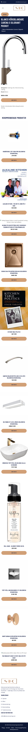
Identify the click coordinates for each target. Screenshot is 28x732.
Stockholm (4, 2)
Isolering (10, 88)
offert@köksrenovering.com (21, 2)
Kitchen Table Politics (14, 332)
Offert (5, 14)
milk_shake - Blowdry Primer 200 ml (14, 546)
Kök (14, 88)
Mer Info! (14, 100)
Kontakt (8, 727)
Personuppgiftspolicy (20, 727)
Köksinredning (6, 707)
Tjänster (4, 698)
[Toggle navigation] (3, 8)
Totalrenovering (6, 710)
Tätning (3, 89)
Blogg (3, 727)
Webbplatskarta (14, 729)
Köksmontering (6, 704)
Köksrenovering (19, 88)
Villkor (12, 727)
